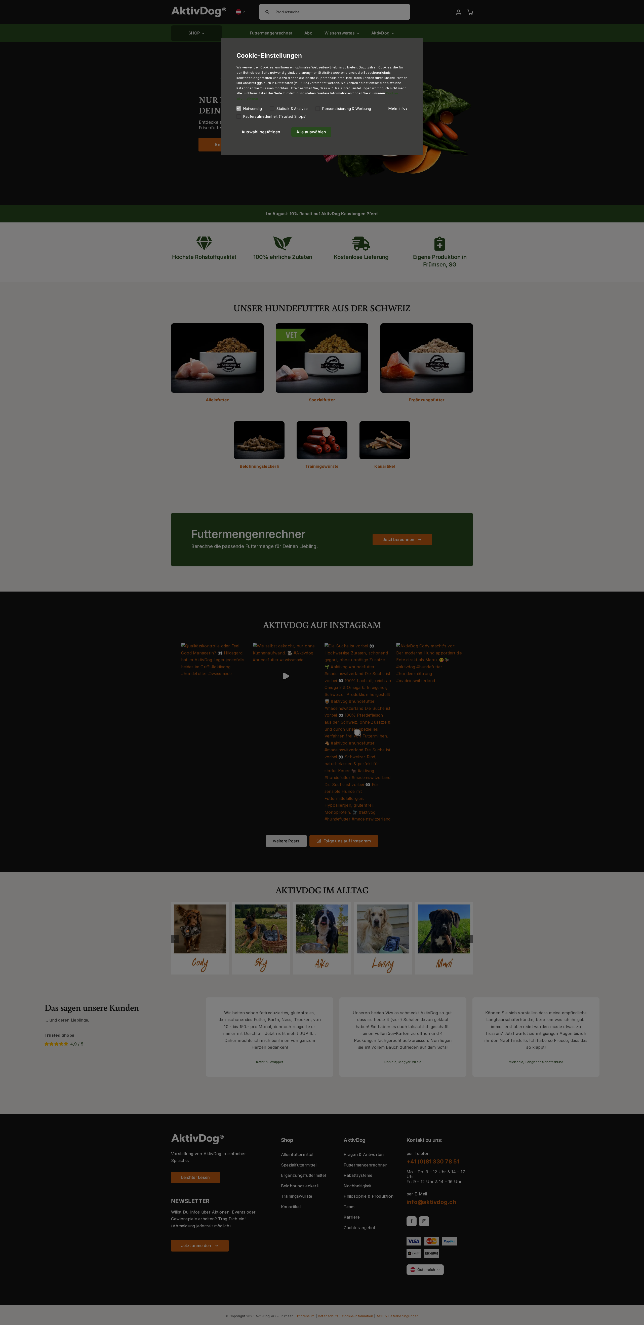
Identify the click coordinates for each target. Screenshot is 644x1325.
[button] (398, 108)
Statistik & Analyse (292, 108)
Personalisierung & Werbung (346, 108)
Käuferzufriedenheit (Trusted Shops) (275, 116)
